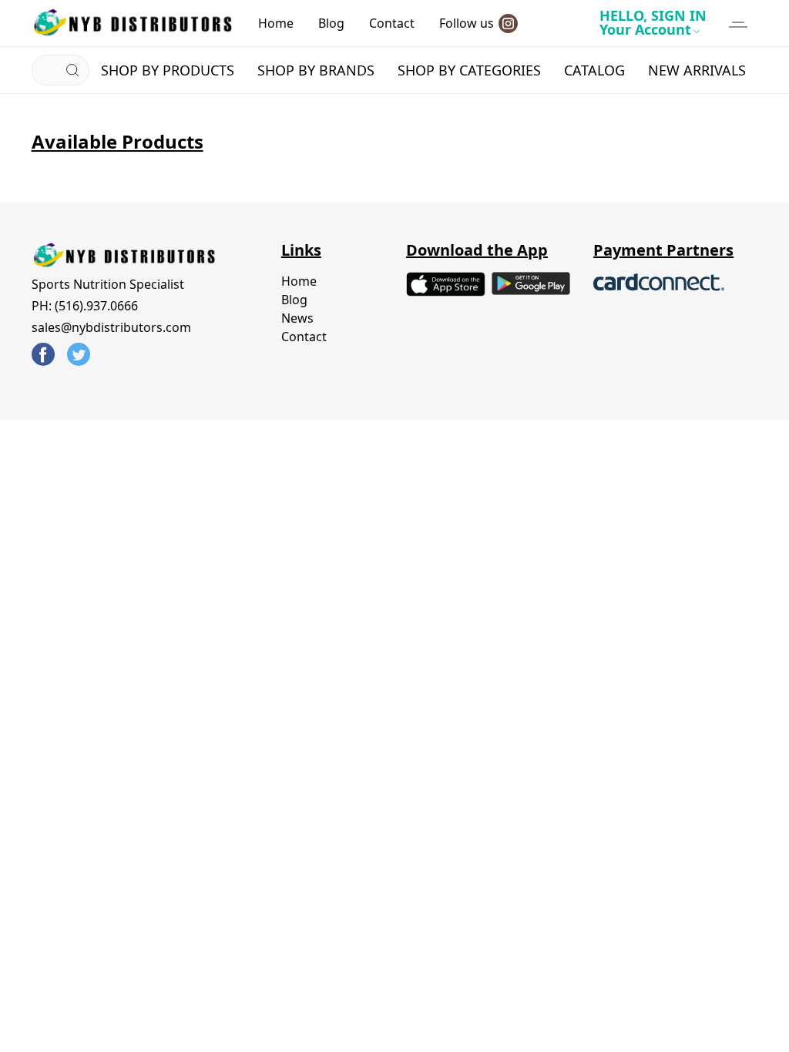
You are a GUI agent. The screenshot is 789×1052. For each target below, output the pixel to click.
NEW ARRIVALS (697, 70)
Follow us (466, 23)
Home (276, 23)
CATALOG (594, 70)
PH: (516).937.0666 (85, 305)
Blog (331, 23)
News (297, 318)
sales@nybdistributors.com (111, 327)
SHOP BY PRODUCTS (167, 70)
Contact (392, 23)
